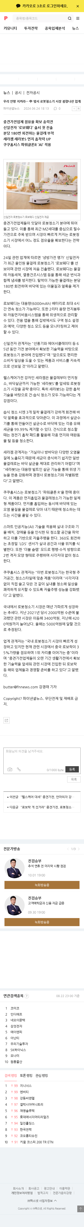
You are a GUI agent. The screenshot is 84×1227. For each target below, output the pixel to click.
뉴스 (75, 28)
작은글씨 (74, 108)
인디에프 (16, 1014)
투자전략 (31, 28)
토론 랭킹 (26, 1075)
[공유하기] (6, 720)
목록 (74, 779)
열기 (80, 1209)
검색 (70, 18)
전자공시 (33, 93)
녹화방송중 (42, 885)
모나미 (15, 1055)
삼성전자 (16, 1026)
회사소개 (18, 1188)
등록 (72, 769)
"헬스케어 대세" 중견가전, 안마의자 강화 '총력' (49, 796)
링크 (19, 769)
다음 (79, 849)
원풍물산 (16, 1061)
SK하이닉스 (18, 1050)
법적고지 (42, 1193)
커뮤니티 (10, 28)
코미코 (15, 1008)
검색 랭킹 (10, 1075)
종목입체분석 (55, 28)
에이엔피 (16, 1032)
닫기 (78, 6)
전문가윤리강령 (62, 1193)
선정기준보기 (26, 996)
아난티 (15, 1038)
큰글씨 (78, 108)
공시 (18, 93)
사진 (10, 769)
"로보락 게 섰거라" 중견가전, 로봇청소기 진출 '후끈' (49, 807)
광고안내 (49, 1188)
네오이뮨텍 (18, 1020)
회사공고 (33, 1188)
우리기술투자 (19, 1044)
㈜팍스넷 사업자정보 (40, 1200)
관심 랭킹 (41, 1075)
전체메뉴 (80, 18)
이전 (68, 849)
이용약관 (64, 1188)
